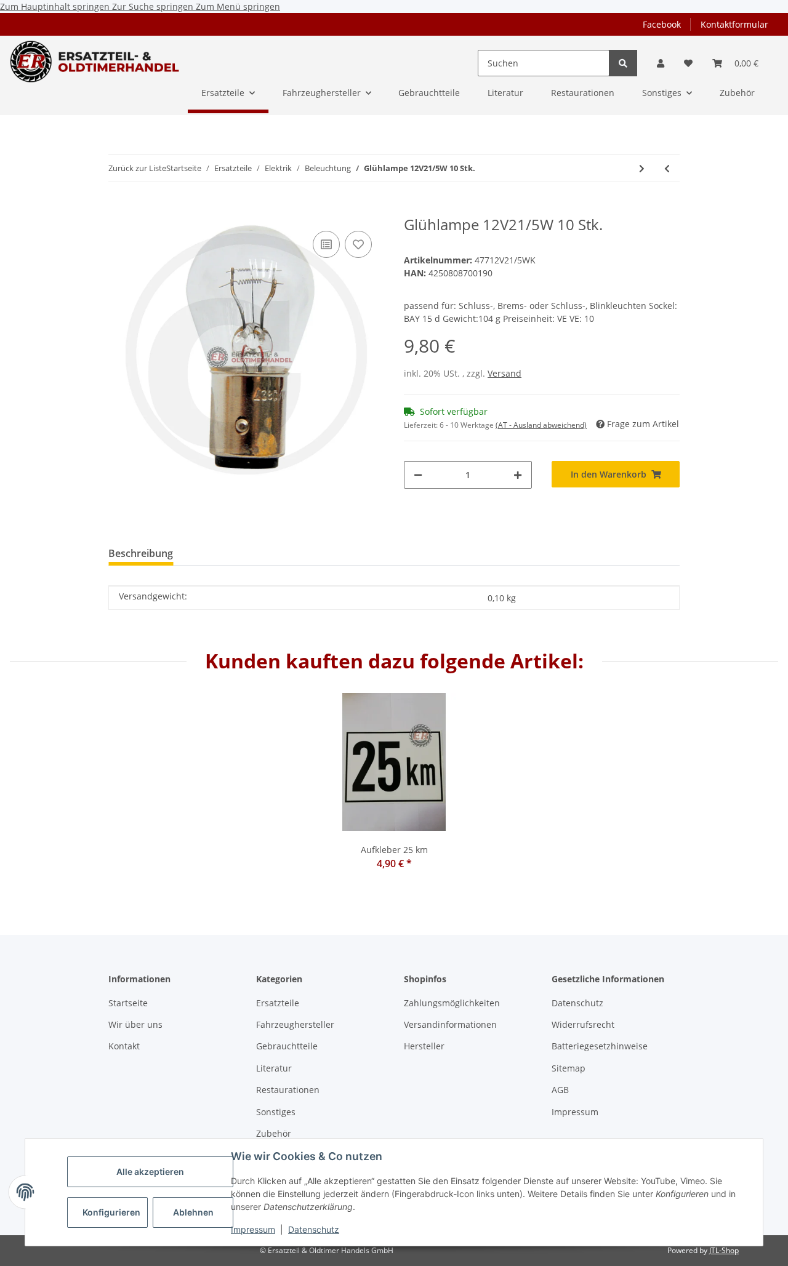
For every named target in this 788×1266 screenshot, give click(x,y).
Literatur (274, 1068)
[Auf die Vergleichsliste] (326, 244)
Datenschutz (313, 1229)
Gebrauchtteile (287, 1046)
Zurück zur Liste (137, 168)
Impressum (253, 1229)
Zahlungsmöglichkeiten (452, 1003)
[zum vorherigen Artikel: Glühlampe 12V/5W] (667, 168)
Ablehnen (193, 1212)
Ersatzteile (277, 1003)
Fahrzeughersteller (295, 1024)
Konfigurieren (111, 1212)
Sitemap (568, 1068)
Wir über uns (135, 1024)
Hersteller (424, 1046)
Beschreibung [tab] (140, 553)
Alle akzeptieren (150, 1171)
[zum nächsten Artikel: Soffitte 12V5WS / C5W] (641, 168)
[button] (660, 63)
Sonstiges (276, 1112)
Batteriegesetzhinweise (600, 1046)
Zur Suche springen (154, 6)
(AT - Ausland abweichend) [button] (541, 425)
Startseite (128, 1003)
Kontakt (124, 1046)
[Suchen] (623, 63)
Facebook (662, 24)
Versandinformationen (450, 1024)
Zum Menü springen (238, 6)
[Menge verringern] (418, 475)
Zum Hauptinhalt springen (56, 6)
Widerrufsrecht (583, 1024)
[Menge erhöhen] (517, 475)
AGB (560, 1090)
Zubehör (273, 1133)
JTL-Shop (724, 1250)
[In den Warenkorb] (118, 209)
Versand (504, 373)
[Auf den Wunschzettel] (358, 244)
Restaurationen (288, 1090)
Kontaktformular (734, 24)
